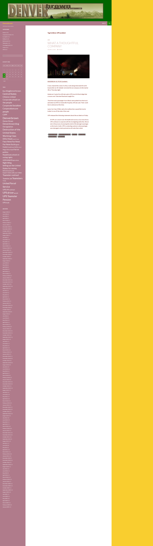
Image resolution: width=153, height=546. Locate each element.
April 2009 (5, 500)
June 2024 (5, 263)
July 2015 (5, 341)
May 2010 (5, 473)
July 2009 (5, 494)
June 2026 (5, 214)
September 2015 (7, 337)
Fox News (16, 141)
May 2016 (5, 320)
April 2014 (5, 373)
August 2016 (6, 314)
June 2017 (5, 292)
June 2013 (5, 394)
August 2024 (6, 260)
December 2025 (6, 227)
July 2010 (5, 468)
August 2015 (6, 339)
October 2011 (6, 437)
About (104, 23)
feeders (75, 134)
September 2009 (7, 490)
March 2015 (5, 350)
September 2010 (7, 464)
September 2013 (7, 388)
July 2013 (5, 392)
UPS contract (10, 190)
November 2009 (6, 485)
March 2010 (5, 477)
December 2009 (6, 483)
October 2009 (6, 488)
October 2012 (6, 411)
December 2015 (6, 330)
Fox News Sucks (9, 144)
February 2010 (6, 479)
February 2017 (6, 301)
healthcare (11, 147)
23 (4, 76)
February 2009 (6, 505)
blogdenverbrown (13, 91)
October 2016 (6, 309)
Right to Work (15, 160)
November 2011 (6, 434)
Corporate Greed (7, 34)
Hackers (5, 147)
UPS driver (61, 136)
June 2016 (5, 318)
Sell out (5, 170)
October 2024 (6, 256)
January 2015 (6, 354)
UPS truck (6, 203)
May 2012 (5, 422)
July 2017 (5, 290)
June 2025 (5, 239)
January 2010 (6, 481)
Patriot (16, 149)
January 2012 (6, 430)
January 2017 (6, 303)
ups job (16, 193)
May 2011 (5, 447)
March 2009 (5, 502)
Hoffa (16, 147)
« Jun (4, 81)
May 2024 (5, 265)
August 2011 (6, 441)
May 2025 (5, 241)
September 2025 (7, 233)
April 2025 (5, 243)
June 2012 (5, 420)
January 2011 (6, 456)
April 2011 (5, 449)
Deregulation (8, 127)
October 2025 (6, 231)
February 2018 (6, 275)
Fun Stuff (5, 36)
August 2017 (6, 288)
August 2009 (6, 492)
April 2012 (5, 424)
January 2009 (6, 507)
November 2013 (6, 384)
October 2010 (6, 462)
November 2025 (6, 229)
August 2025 (6, 235)
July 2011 (5, 443)
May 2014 (5, 371)
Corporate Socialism (12, 105)
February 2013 (6, 403)
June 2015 (5, 343)
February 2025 (6, 248)
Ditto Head (7, 139)
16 (4, 74)
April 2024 (5, 267)
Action (4, 32)
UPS (49, 40)
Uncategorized (6, 45)
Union (4, 47)
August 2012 (6, 415)
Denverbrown (8, 23)
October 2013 (6, 386)
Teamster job (7, 178)
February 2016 (6, 326)
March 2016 (5, 324)
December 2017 (6, 280)
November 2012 (6, 409)
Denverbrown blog (64, 134)
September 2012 (7, 413)
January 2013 (6, 405)
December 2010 (6, 458)
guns (17, 144)
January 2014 (6, 379)
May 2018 (5, 269)
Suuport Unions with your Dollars (12, 172)
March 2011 (5, 451)
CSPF (5, 114)
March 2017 (5, 299)
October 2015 (6, 335)
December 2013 (6, 381)
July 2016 (5, 316)
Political (4, 39)
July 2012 (5, 417)
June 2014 (5, 369)
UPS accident (52, 136)
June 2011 (5, 445)
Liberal (19, 147)
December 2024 (6, 252)
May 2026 (5, 216)
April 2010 (5, 475)
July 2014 (5, 367)
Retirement (5, 41)
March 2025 (5, 246)
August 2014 (6, 364)
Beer (4, 91)
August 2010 (6, 466)
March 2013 (5, 401)
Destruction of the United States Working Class (11, 132)
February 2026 (6, 222)
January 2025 (6, 250)
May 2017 (5, 294)
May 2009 (5, 498)
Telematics (5, 43)
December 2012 (6, 407)
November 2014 (6, 358)
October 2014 (6, 360)
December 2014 (6, 356)
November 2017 (6, 282)
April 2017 (5, 297)
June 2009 (5, 496)
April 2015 (5, 347)
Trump (4, 180)
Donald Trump (15, 139)
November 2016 (6, 307)
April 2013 (5, 398)
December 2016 (6, 305)
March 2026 (5, 220)
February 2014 (6, 377)
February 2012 (6, 428)
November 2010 (6, 460)
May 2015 (5, 345)
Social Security (10, 170)
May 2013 (5, 396)
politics (5, 152)
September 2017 (7, 286)
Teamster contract (11, 175)
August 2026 (6, 212)
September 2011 (7, 439)
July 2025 (5, 237)
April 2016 (5, 322)
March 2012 (5, 426)
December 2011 (6, 432)
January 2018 (6, 277)
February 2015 (6, 352)
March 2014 (5, 375)
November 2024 (6, 254)
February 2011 (6, 454)
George (60, 49)
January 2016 (6, 328)
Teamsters (82, 134)
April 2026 (5, 218)
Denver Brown (8, 121)
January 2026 (6, 224)
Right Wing (7, 163)
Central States (9, 94)
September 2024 (7, 258)
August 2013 (6, 390)
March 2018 (5, 273)
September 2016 (7, 311)
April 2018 (5, 271)
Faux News (7, 141)
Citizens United (9, 97)
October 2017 (6, 284)
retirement (7, 160)
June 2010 (5, 471)
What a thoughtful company (63, 44)
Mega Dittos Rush (8, 149)
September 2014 (7, 362)
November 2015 (6, 333)
